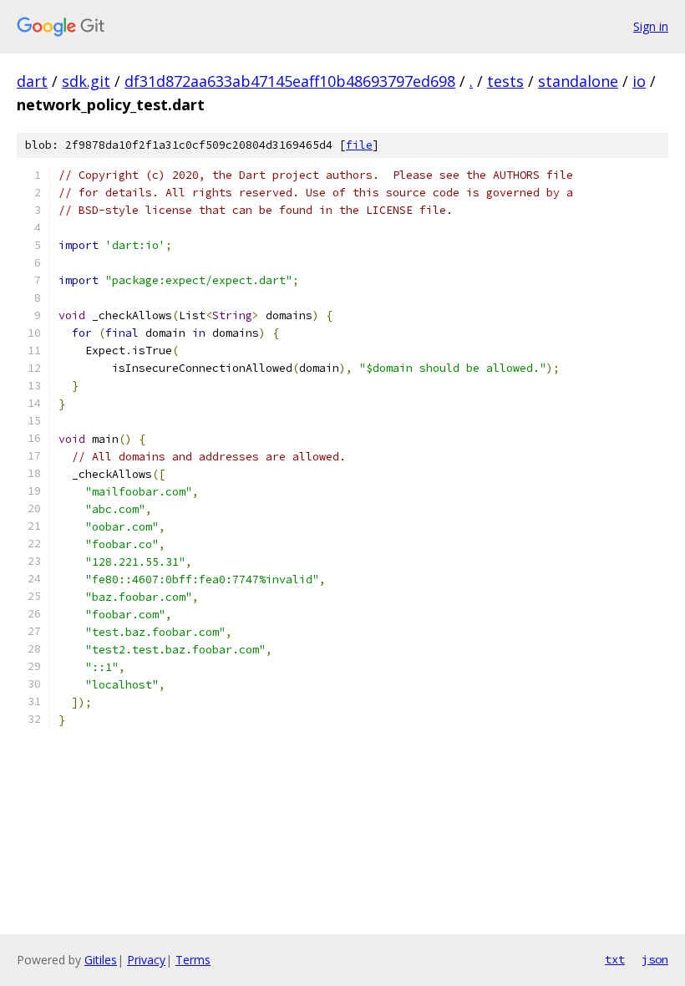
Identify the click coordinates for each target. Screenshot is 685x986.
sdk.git (86, 81)
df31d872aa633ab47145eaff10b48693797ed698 (289, 81)
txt (615, 959)
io (639, 81)
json (655, 959)
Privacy (146, 960)
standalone (578, 81)
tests (505, 81)
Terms (193, 960)
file (359, 145)
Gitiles (100, 960)
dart (32, 81)
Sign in (650, 26)
